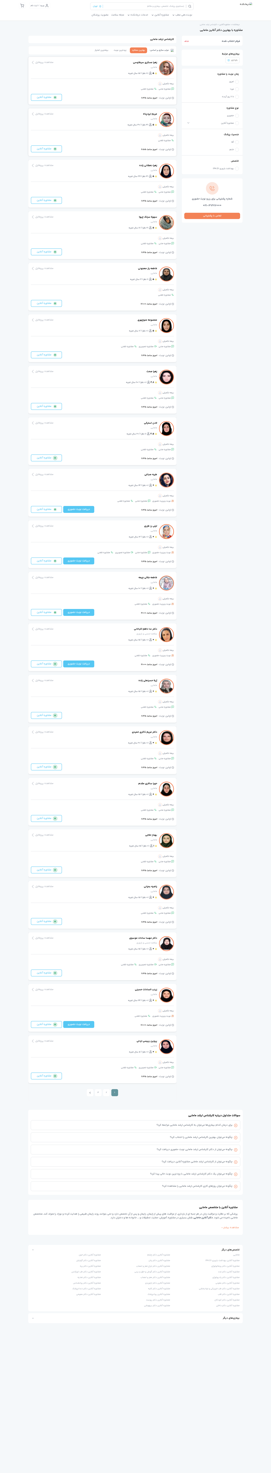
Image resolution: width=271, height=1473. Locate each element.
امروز (231, 81)
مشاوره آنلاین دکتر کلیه (159, 1288)
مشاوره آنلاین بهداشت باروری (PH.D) (222, 1260)
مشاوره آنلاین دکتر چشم (158, 1255)
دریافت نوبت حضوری (79, 509)
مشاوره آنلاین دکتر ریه (90, 1266)
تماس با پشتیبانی (212, 216)
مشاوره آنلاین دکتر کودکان (227, 1300)
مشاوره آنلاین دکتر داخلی (228, 1305)
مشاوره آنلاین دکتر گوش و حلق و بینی (152, 1272)
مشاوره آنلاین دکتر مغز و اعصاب (155, 1277)
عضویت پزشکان (100, 15)
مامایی (236, 1255)
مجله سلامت (117, 15)
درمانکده (236, 24)
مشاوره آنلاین (224, 24)
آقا (232, 142)
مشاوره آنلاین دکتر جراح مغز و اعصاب (153, 1266)
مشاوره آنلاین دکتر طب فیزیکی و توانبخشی (219, 1288)
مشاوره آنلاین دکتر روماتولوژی (225, 1266)
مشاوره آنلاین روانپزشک (159, 1294)
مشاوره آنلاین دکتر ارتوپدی (157, 1283)
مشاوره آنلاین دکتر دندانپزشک (86, 1288)
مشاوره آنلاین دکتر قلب (229, 1294)
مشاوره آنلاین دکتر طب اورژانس (86, 1272)
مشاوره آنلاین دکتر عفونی (227, 1283)
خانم (231, 149)
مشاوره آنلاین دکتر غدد (229, 1272)
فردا (232, 89)
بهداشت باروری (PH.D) (223, 168)
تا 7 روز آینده (228, 96)
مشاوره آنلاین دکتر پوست (158, 1300)
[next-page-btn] (90, 1092)
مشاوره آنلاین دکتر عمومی (88, 1294)
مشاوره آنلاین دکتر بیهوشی (157, 1305)
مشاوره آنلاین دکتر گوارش (88, 1260)
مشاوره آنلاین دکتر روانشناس (87, 1283)
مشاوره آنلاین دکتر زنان (159, 1260)
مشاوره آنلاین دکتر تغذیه (89, 1277)
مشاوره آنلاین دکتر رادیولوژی (226, 1277)
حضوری (230, 115)
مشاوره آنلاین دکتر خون (90, 1255)
